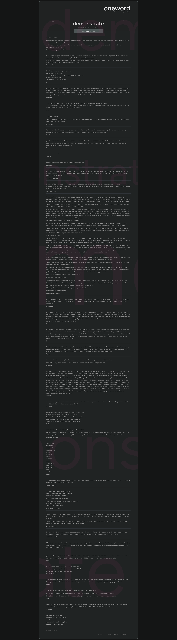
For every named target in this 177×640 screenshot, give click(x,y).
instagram (124, 634)
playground (54, 21)
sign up (85, 31)
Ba (47, 82)
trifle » (125, 21)
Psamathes (50, 65)
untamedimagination (54, 624)
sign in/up (125, 12)
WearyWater (51, 485)
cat (47, 598)
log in (92, 31)
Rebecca (49, 324)
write (118, 12)
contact (101, 634)
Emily (48, 474)
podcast (108, 634)
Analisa (49, 406)
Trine (48, 424)
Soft (48, 135)
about (116, 634)
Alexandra (50, 306)
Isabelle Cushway (53, 293)
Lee (47, 148)
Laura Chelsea (52, 437)
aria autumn (51, 191)
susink (48, 396)
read (113, 12)
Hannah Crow (51, 574)
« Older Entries (51, 38)
